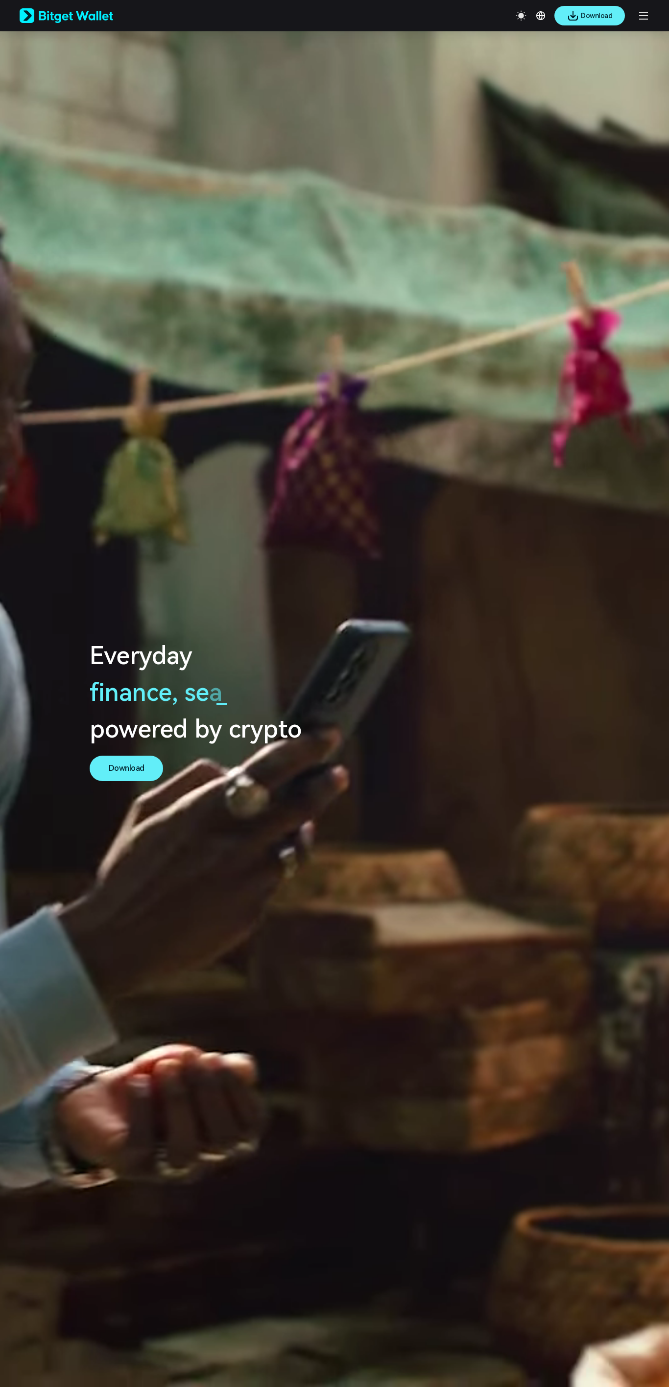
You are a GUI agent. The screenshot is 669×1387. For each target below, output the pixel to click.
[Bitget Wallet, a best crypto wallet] (79, 15)
